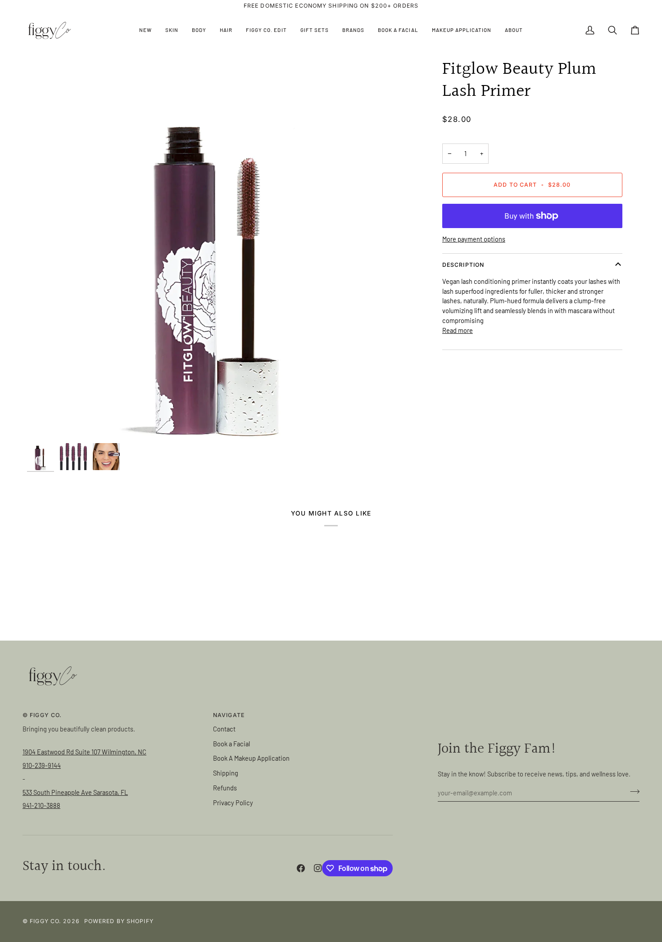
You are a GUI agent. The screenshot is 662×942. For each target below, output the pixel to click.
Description (463, 264)
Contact (224, 729)
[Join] (632, 791)
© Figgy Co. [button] (42, 715)
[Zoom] (217, 249)
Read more (457, 330)
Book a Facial (231, 744)
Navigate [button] (229, 715)
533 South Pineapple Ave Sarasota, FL (75, 792)
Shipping (225, 773)
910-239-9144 (42, 765)
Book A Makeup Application (251, 758)
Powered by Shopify (119, 921)
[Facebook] (301, 868)
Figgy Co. (45, 921)
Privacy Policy (233, 802)
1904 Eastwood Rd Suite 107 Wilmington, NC (84, 752)
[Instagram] (318, 868)
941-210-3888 (41, 805)
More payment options (473, 239)
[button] (172, 30)
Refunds (225, 788)
